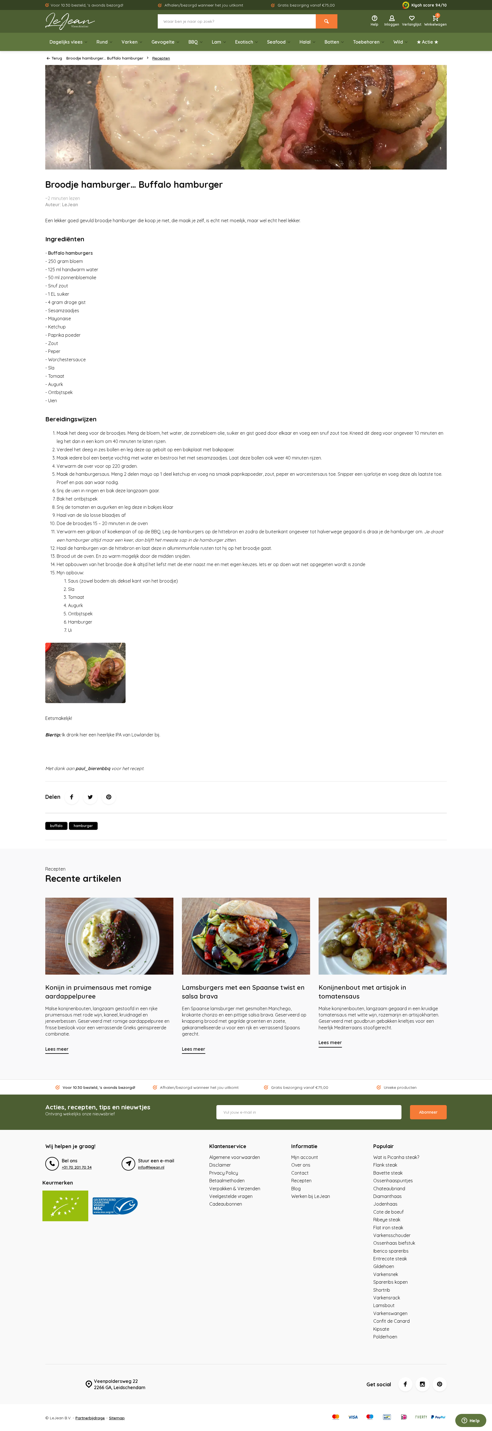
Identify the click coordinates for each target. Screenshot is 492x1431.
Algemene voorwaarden (234, 1157)
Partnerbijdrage (90, 1417)
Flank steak (385, 1165)
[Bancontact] (387, 1417)
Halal (305, 42)
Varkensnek (385, 1274)
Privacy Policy (223, 1173)
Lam (216, 42)
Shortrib (381, 1290)
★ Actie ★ (427, 42)
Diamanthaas (387, 1196)
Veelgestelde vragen (231, 1196)
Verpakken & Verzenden (234, 1188)
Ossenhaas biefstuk (394, 1243)
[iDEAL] (404, 1417)
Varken (130, 42)
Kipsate (381, 1329)
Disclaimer (220, 1165)
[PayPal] (438, 1417)
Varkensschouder (392, 1235)
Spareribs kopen (390, 1282)
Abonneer (428, 1112)
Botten (332, 42)
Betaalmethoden (227, 1180)
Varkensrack (386, 1298)
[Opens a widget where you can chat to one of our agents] (470, 1421)
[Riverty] (421, 1417)
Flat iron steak (388, 1227)
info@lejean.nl (151, 1167)
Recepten (161, 58)
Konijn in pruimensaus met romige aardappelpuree (98, 991)
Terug (57, 58)
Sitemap (117, 1417)
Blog (296, 1188)
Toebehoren (366, 42)
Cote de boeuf (388, 1212)
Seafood (276, 42)
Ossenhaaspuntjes (393, 1180)
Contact (300, 1173)
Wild (398, 42)
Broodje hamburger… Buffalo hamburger (104, 58)
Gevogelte (163, 42)
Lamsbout (384, 1305)
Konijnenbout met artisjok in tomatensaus (362, 991)
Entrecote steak (390, 1258)
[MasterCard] (336, 1417)
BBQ (193, 42)
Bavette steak (388, 1173)
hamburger (83, 826)
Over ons (300, 1165)
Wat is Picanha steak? (396, 1157)
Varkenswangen (390, 1313)
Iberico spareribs (391, 1251)
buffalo (56, 826)
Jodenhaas (385, 1204)
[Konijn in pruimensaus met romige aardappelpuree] (109, 936)
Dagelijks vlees (66, 42)
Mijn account (304, 1157)
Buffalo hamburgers (70, 253)
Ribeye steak (386, 1219)
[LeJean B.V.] (79, 21)
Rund (102, 42)
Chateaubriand (389, 1188)
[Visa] (353, 1417)
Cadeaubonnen (225, 1204)
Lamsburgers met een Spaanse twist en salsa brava (243, 991)
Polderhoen (385, 1337)
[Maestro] (370, 1417)
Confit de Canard (391, 1321)
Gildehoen (383, 1266)
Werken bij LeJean (310, 1196)
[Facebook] (72, 797)
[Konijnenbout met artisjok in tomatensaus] (383, 936)
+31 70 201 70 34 (77, 1167)
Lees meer (57, 1049)
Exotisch (244, 42)
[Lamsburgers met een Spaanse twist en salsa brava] (246, 936)
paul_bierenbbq (92, 768)
